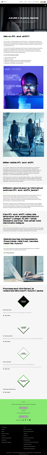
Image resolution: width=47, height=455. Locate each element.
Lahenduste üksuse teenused (29, 446)
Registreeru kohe (23, 416)
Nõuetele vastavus (5, 433)
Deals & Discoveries (28, 429)
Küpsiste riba (9, 452)
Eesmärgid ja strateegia (6, 442)
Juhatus (3, 429)
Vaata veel (7, 368)
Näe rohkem (7, 315)
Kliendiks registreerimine (29, 431)
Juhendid (25, 433)
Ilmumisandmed (30, 452)
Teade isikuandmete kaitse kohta (19, 452)
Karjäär (3, 431)
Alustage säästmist (9, 252)
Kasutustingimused (37, 452)
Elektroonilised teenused (28, 437)
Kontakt (21, 1)
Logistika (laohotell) (27, 444)
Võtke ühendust (23, 407)
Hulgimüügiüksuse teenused (29, 448)
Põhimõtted (4, 440)
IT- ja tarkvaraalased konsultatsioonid (31, 442)
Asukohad (3, 435)
